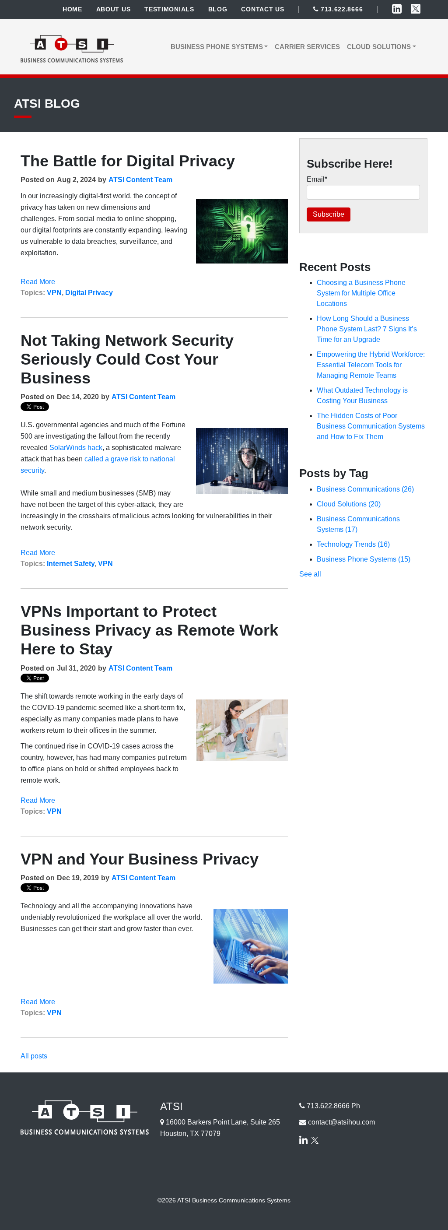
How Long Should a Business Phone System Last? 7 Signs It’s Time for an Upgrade (367, 329)
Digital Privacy (89, 292)
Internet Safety (70, 563)
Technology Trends (353, 544)
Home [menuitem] (72, 9)
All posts (34, 1056)
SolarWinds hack (75, 447)
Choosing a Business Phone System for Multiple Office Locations (361, 293)
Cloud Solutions (349, 504)
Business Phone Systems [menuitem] (217, 46)
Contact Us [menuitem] (262, 9)
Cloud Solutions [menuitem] (379, 46)
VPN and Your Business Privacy (140, 859)
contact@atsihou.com (341, 1122)
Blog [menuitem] (218, 9)
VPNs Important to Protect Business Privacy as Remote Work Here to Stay (149, 630)
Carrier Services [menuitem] (307, 46)
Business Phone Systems (363, 559)
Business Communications (365, 489)
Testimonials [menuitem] (169, 9)
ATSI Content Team (140, 179)
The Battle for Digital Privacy (128, 161)
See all (310, 574)
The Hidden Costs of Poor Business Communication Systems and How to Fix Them (371, 426)
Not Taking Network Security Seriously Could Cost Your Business (127, 359)
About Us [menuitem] (113, 9)
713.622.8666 (340, 9)
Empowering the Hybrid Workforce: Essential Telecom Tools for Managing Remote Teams (371, 365)
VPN (54, 292)
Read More (38, 281)
